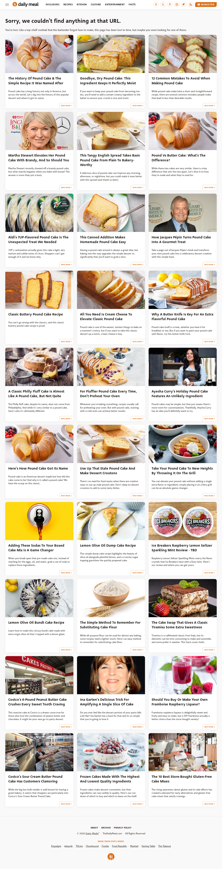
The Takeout (164, 846)
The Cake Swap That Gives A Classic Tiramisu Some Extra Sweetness (180, 625)
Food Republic (119, 846)
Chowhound (92, 846)
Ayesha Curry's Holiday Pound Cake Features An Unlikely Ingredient (180, 393)
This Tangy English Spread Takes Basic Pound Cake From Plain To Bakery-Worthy (110, 160)
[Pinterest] (169, 4)
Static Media (91, 833)
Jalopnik (68, 846)
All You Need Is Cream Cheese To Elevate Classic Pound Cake (106, 316)
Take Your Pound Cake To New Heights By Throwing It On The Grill (182, 470)
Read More (65, 105)
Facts (132, 4)
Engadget (56, 846)
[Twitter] (163, 4)
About (94, 827)
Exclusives (52, 4)
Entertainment (115, 4)
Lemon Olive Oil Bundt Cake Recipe (36, 622)
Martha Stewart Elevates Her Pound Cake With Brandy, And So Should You (38, 157)
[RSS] (190, 4)
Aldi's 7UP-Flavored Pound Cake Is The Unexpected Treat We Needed (38, 239)
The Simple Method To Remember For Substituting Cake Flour (110, 625)
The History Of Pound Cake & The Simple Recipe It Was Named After (35, 80)
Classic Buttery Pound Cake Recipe (35, 314)
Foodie (105, 846)
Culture (96, 4)
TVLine (79, 846)
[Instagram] (176, 4)
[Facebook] (156, 4)
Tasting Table (148, 846)
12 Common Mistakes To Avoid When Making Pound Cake (181, 80)
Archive (106, 827)
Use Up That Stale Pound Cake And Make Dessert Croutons (107, 470)
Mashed (134, 846)
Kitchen (82, 4)
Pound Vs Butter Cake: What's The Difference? (179, 157)
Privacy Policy (122, 827)
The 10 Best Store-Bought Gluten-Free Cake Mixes (182, 779)
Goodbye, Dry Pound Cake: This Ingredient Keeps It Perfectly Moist (108, 80)
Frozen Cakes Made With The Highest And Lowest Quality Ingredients (110, 779)
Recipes (68, 4)
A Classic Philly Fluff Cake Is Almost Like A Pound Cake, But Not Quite (36, 393)
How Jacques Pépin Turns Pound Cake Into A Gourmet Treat (181, 239)
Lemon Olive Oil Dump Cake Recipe (108, 545)
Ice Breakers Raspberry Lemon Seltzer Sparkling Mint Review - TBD (182, 547)
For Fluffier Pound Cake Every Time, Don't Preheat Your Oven (108, 393)
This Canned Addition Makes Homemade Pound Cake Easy (103, 239)
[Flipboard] (183, 4)
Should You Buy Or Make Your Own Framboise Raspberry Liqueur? (180, 702)
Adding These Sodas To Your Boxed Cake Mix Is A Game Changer (36, 547)
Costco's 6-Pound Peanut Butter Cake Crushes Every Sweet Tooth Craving (37, 702)
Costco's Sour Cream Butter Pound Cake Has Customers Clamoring (35, 779)
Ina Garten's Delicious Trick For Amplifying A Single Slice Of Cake (107, 702)
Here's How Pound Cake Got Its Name (38, 468)
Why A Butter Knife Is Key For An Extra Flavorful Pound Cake (182, 316)
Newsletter (207, 4)
